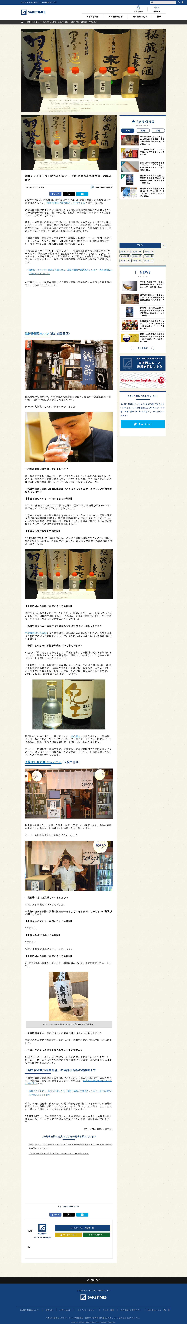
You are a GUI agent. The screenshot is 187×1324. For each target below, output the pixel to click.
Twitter (179, 2)
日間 (128, 130)
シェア (57, 194)
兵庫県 (137, 251)
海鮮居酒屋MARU (37, 333)
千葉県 (149, 256)
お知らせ (42, 187)
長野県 (137, 256)
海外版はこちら (154, 1310)
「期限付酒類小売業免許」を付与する (64, 203)
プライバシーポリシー (87, 1310)
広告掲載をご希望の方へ (131, 1310)
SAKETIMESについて (29, 1310)
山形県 (125, 260)
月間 (158, 130)
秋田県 (148, 260)
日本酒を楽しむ (116, 16)
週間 (143, 130)
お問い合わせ (65, 1310)
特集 (159, 16)
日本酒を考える (140, 16)
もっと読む (143, 348)
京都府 (149, 251)
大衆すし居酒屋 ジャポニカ (43, 762)
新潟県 (125, 251)
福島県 (137, 260)
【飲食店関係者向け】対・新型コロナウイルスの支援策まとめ (59, 1153)
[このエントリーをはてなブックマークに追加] (82, 194)
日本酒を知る (93, 16)
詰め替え (75, 736)
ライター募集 (108, 1310)
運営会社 (49, 1310)
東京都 (125, 256)
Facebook (182, 2)
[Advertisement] (69, 310)
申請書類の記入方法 (36, 633)
